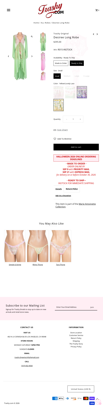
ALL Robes (45, 23)
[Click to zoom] (32, 37)
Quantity (57, 119)
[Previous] (8, 56)
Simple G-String (15, 264)
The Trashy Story (76, 344)
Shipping (76, 341)
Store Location (76, 332)
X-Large (86, 76)
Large (77, 76)
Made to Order (61, 63)
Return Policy (72, 189)
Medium (67, 76)
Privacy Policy (76, 346)
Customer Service (76, 335)
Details (59, 189)
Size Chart (62, 130)
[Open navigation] (13, 10)
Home (36, 23)
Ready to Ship (76, 63)
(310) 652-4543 (27, 365)
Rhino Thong (38, 264)
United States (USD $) (81, 389)
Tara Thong (60, 264)
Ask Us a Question (63, 195)
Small (57, 76)
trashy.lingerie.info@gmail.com (27, 357)
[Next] (32, 56)
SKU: (55, 49)
